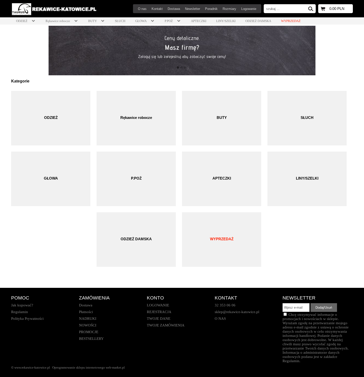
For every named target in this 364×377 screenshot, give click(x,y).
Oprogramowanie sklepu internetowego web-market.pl (88, 367)
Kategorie (20, 81)
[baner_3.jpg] (182, 50)
